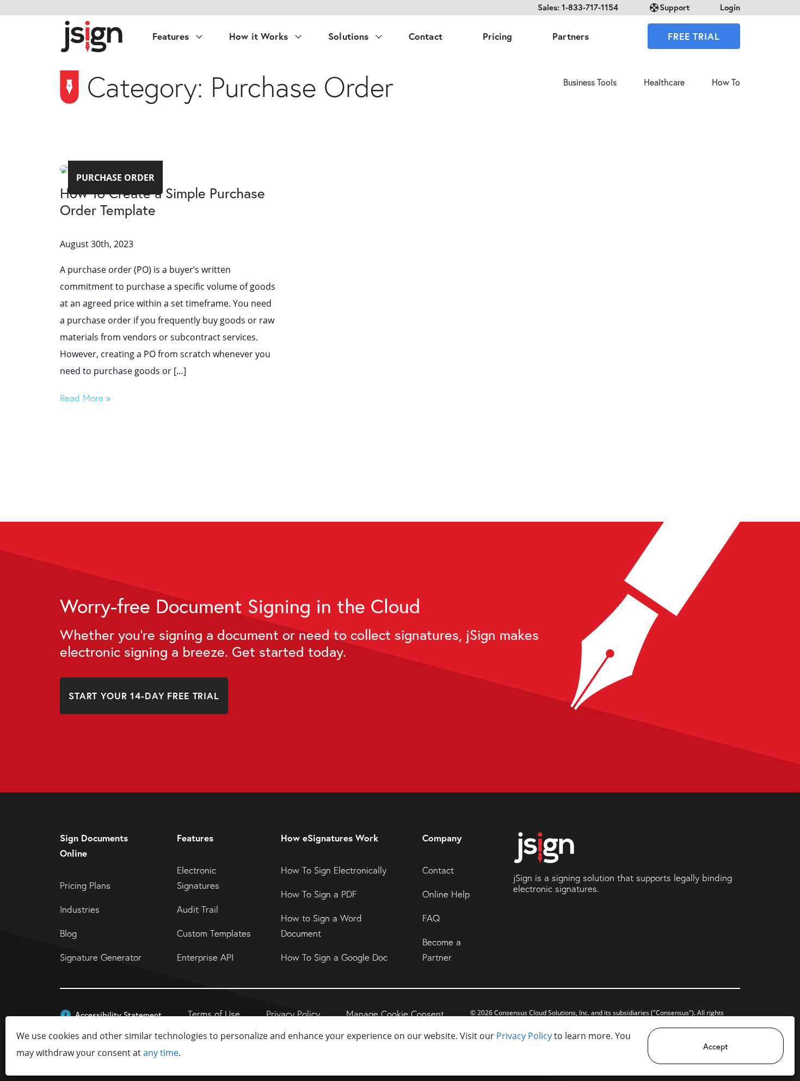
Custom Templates (214, 933)
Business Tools (590, 82)
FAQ (431, 918)
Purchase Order (115, 178)
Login (730, 7)
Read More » (85, 398)
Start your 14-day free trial (144, 695)
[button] (111, 1014)
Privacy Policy (524, 1036)
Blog (68, 933)
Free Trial (694, 36)
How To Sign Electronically (333, 870)
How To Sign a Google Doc (334, 957)
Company (441, 838)
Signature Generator (100, 957)
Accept (715, 1046)
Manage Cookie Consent (395, 1013)
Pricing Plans (85, 885)
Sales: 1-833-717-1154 (578, 7)
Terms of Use (214, 1013)
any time (161, 1053)
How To (726, 82)
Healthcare (664, 82)
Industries (80, 909)
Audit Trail (197, 909)
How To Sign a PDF (319, 894)
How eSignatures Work (329, 838)
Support (675, 7)
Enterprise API (205, 957)
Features (195, 838)
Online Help (446, 894)
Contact (438, 870)
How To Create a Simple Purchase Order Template (162, 201)
